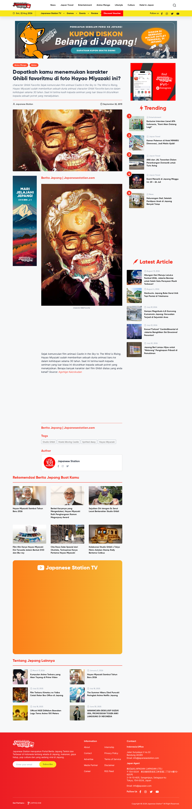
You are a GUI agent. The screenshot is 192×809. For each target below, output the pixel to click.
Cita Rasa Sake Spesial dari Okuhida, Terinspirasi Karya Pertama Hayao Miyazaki (64, 550)
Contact (88, 753)
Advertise (88, 759)
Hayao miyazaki (107, 442)
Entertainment (85, 5)
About (87, 747)
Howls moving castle (68, 442)
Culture (131, 5)
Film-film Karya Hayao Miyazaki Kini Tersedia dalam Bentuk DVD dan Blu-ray (28, 550)
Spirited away (89, 442)
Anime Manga (103, 5)
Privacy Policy (111, 753)
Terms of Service (112, 759)
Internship (109, 747)
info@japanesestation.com (146, 758)
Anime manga (20, 65)
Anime (34, 65)
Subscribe (48, 764)
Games (70, 13)
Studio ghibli (49, 442)
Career (87, 771)
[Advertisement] (81, 398)
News (53, 5)
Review (94, 13)
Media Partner (91, 765)
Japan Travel (66, 5)
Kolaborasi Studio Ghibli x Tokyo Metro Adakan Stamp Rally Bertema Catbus (104, 550)
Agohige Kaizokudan (70, 371)
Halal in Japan (147, 5)
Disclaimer (109, 765)
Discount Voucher (112, 13)
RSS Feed (109, 771)
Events (82, 13)
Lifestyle (119, 5)
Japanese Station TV (51, 13)
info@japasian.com (142, 785)
